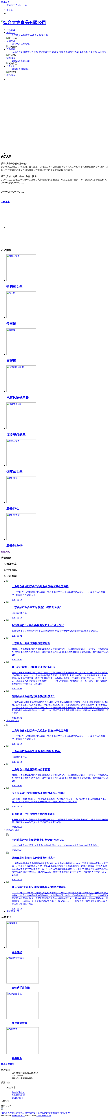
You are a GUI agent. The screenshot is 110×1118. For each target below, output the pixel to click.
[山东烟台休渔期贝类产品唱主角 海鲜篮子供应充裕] (7, 581)
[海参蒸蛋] (22, 947)
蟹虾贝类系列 (45, 52)
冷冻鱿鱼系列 (31, 52)
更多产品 (5, 552)
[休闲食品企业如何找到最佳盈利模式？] (7, 691)
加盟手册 (25, 61)
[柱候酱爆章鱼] (22, 1018)
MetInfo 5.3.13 (18, 1116)
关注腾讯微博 (18, 1095)
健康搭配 (25, 69)
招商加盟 (10, 58)
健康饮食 (16, 69)
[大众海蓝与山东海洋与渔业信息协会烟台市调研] (7, 788)
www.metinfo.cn (43, 1116)
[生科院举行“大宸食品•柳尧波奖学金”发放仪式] (7, 620)
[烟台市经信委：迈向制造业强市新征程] (7, 662)
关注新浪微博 (18, 1092)
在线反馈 (34, 35)
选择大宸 (16, 61)
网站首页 (10, 30)
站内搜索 (48, 1113)
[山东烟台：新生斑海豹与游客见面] (7, 638)
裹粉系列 (56, 52)
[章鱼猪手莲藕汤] (22, 983)
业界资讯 (25, 44)
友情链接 (31, 1113)
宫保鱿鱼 (17, 1058)
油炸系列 (65, 52)
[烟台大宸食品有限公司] (23, 22)
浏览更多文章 (12, 720)
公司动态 (16, 44)
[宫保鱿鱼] (22, 1053)
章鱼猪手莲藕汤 (21, 987)
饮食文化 (10, 66)
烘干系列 (83, 52)
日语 (25, 5)
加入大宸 (10, 75)
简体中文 (5, 2)
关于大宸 (10, 32)
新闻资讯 (10, 41)
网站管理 (65, 1113)
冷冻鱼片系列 (18, 52)
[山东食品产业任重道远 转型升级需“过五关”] (7, 602)
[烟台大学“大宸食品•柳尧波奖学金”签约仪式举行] (7, 882)
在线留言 (25, 35)
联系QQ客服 (18, 1098)
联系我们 (43, 35)
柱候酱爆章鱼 (19, 1023)
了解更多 (5, 201)
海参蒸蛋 (17, 952)
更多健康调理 (7, 1064)
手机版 (9, 10)
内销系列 (102, 52)
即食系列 (93, 52)
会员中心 (39, 1113)
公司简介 (16, 35)
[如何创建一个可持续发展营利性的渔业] (7, 809)
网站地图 (57, 1113)
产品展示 (10, 49)
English (19, 5)
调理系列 (74, 52)
